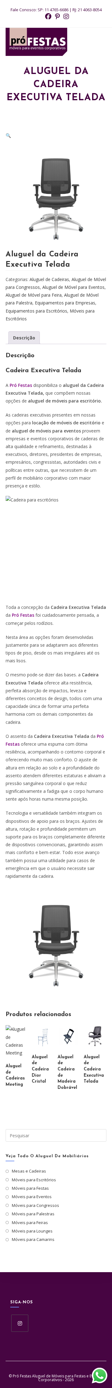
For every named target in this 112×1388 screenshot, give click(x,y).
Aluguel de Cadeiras (49, 279)
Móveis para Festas (30, 1188)
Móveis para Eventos (32, 1196)
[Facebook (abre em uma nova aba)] (48, 16)
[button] (8, 135)
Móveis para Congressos (35, 1205)
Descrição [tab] (24, 338)
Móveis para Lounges (32, 1231)
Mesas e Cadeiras (29, 1171)
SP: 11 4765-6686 (53, 9)
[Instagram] (19, 1323)
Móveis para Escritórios (34, 1180)
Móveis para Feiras (30, 1222)
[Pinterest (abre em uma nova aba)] (57, 16)
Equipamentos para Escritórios (36, 311)
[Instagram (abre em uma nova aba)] (65, 16)
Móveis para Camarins (33, 1239)
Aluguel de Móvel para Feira (34, 295)
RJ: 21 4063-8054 (87, 9)
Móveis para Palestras (33, 1214)
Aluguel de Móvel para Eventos (73, 287)
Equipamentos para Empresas (65, 303)
